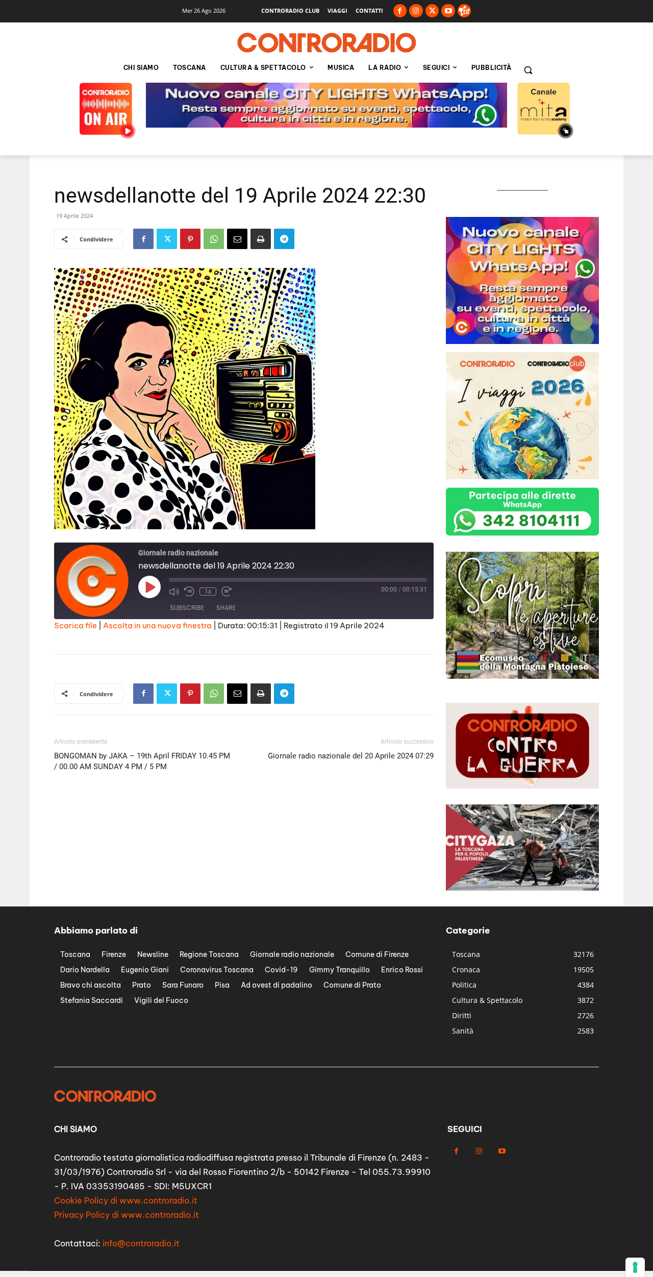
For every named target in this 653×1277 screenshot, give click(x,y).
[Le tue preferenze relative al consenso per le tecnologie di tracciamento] (635, 1267)
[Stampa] (260, 239)
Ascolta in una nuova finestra (157, 625)
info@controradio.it (141, 1243)
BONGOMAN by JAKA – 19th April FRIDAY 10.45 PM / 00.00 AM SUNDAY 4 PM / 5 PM (142, 761)
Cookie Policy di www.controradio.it (125, 1200)
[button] (528, 70)
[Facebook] (400, 11)
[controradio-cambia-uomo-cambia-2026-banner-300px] (522, 341)
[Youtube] (448, 11)
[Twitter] (432, 11)
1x (208, 591)
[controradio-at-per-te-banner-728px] (326, 125)
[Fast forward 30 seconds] (226, 591)
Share (226, 607)
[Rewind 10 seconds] (189, 591)
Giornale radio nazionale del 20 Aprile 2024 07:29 (351, 755)
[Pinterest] (190, 239)
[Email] (237, 239)
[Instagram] (416, 11)
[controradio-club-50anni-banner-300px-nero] (522, 476)
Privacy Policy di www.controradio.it (126, 1215)
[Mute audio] (174, 591)
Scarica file (75, 625)
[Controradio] (326, 43)
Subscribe (187, 607)
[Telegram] (284, 239)
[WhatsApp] (214, 239)
